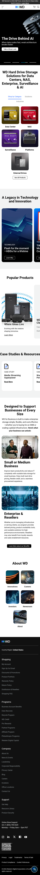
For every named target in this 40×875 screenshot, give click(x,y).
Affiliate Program (8, 732)
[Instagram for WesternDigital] (3, 837)
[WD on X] (14, 837)
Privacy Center (7, 770)
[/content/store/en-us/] (20, 7)
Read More (8, 382)
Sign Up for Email (8, 668)
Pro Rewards (6, 724)
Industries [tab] (20, 101)
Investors (5, 783)
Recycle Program (8, 715)
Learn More (25, 3)
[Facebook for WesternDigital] (20, 837)
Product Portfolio (8, 677)
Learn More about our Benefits (19, 546)
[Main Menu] (3, 7)
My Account (6, 664)
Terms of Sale (28, 857)
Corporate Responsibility (11, 766)
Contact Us (6, 791)
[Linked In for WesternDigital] (8, 837)
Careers (4, 779)
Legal (10, 857)
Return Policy (7, 685)
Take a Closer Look (10, 49)
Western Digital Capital (10, 740)
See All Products (20, 177)
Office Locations (8, 787)
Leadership (6, 762)
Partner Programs (8, 728)
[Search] (38, 7)
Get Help (5, 804)
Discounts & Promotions (11, 673)
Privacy (4, 857)
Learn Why (9, 258)
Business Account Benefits (12, 707)
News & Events (7, 758)
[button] (7, 62)
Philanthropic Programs (11, 736)
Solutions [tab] (28, 97)
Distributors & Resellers (10, 689)
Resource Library (8, 809)
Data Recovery (7, 711)
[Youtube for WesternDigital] (25, 837)
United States (18, 650)
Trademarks (18, 857)
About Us (5, 753)
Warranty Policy (8, 681)
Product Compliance (8, 862)
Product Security (8, 813)
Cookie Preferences (23, 862)
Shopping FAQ (7, 694)
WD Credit (5, 719)
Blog (3, 775)
